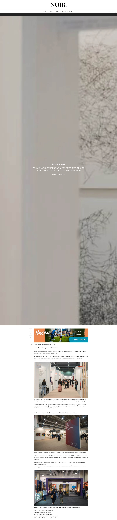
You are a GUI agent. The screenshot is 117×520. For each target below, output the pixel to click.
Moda (57, 11)
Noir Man (70, 11)
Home (45, 11)
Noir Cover (50, 11)
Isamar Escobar (59, 174)
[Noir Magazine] (59, 5)
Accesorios (56, 164)
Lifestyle (63, 11)
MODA (63, 164)
